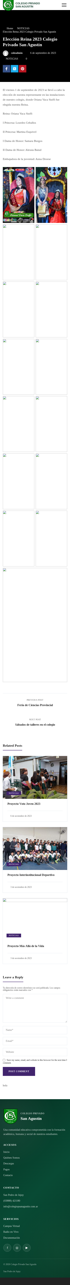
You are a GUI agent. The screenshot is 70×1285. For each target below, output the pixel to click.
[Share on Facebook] (6, 68)
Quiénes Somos (11, 1157)
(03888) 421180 (11, 1200)
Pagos (6, 1169)
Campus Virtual (11, 1226)
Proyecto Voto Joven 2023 (23, 803)
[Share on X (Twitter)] (14, 68)
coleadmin (17, 53)
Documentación (11, 1237)
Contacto (8, 1175)
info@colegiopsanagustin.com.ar (20, 1206)
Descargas (8, 1163)
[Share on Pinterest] (22, 68)
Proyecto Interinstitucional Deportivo (31, 874)
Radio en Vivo (10, 1231)
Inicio (6, 1152)
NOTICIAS (12, 58)
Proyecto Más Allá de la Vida (25, 946)
